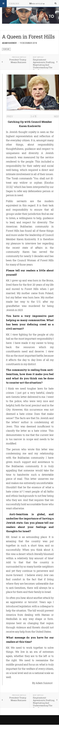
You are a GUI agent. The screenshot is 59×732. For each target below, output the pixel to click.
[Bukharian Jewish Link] (14, 3)
